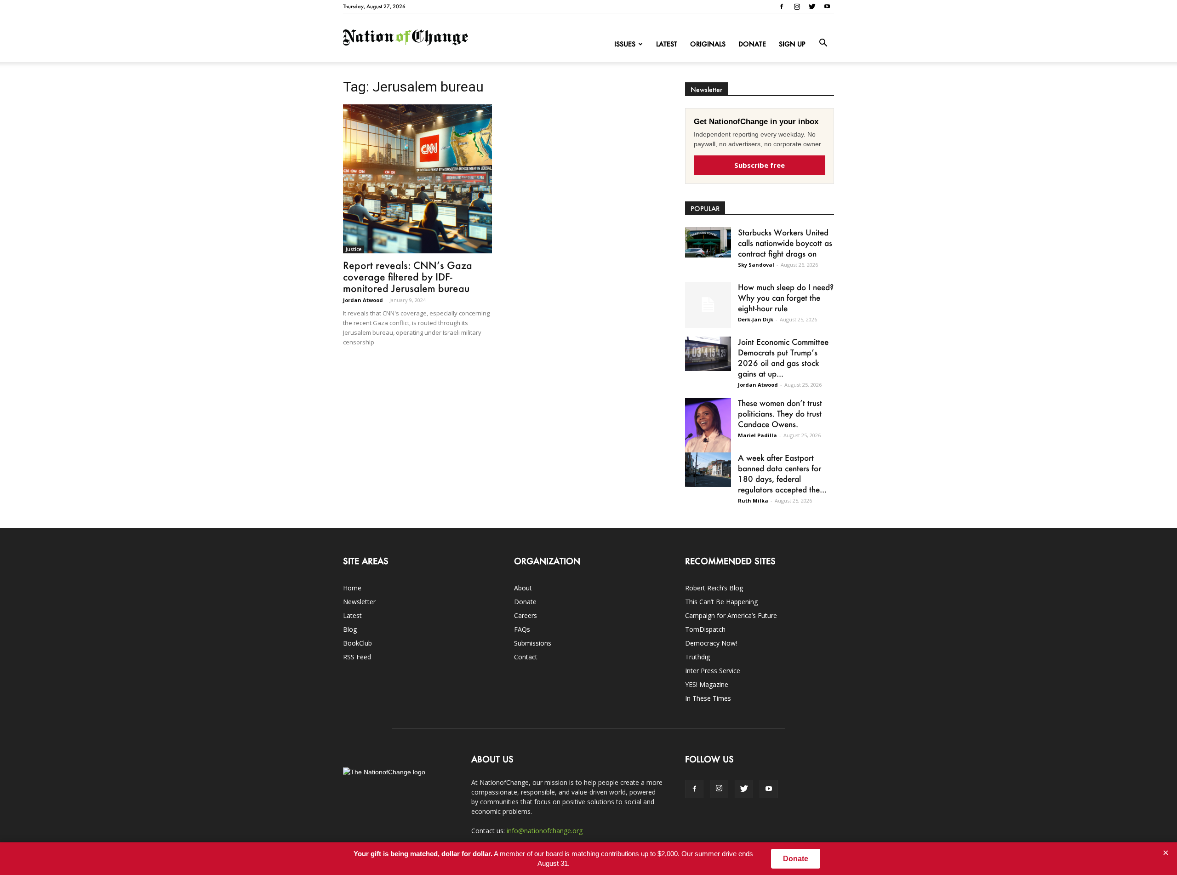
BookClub (357, 643)
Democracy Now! (711, 643)
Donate (752, 44)
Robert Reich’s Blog (714, 587)
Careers (525, 615)
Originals (708, 44)
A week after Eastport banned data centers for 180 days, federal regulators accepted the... (782, 473)
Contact (525, 656)
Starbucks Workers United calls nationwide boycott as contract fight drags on (785, 242)
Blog (350, 629)
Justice (353, 249)
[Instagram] (797, 6)
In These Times (708, 698)
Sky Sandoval (756, 264)
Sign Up (792, 44)
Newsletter (359, 601)
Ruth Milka (753, 500)
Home (352, 587)
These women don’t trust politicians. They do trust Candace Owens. (780, 413)
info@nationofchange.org (545, 830)
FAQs (522, 629)
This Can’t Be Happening (721, 601)
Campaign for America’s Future (731, 615)
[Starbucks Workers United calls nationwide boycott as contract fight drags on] (708, 242)
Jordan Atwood (363, 300)
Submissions (532, 643)
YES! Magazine (706, 684)
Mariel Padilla (757, 435)
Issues (624, 44)
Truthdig (697, 656)
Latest (666, 44)
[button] (823, 43)
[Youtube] (827, 6)
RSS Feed (357, 656)
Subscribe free (759, 165)
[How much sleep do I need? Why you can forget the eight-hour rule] (708, 305)
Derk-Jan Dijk (755, 319)
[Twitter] (812, 6)
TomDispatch (705, 629)
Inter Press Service (712, 670)
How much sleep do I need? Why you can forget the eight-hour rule (786, 297)
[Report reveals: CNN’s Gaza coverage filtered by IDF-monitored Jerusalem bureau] (417, 178)
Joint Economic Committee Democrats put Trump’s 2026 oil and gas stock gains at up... (783, 357)
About (523, 587)
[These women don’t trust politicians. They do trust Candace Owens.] (708, 431)
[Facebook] (781, 6)
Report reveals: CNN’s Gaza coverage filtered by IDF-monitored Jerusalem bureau (407, 276)
